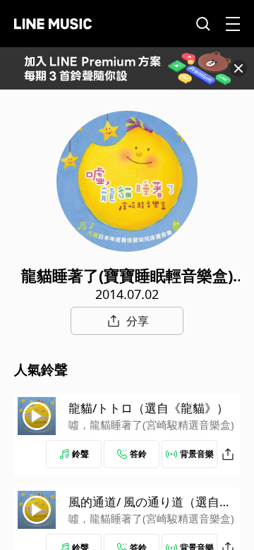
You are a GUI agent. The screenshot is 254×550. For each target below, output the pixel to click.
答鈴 (138, 454)
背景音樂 (197, 454)
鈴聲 (80, 454)
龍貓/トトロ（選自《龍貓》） (148, 408)
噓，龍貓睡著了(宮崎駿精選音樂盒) (151, 424)
